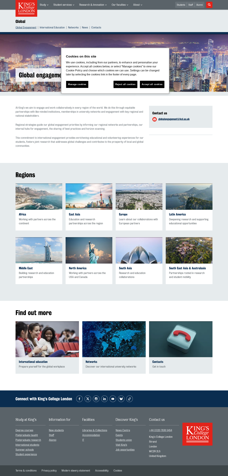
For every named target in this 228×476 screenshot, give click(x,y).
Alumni (199, 5)
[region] (115, 71)
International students (27, 445)
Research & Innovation (91, 5)
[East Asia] (89, 196)
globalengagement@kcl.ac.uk (174, 119)
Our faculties (119, 5)
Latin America (177, 214)
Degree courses (24, 430)
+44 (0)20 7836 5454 (160, 430)
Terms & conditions (26, 470)
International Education (52, 27)
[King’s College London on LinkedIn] (104, 398)
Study (43, 5)
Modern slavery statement (76, 470)
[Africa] (39, 196)
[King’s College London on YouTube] (112, 398)
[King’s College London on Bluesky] (121, 398)
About (136, 5)
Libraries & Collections (94, 430)
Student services (62, 5)
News (85, 27)
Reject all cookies (125, 84)
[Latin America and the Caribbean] (189, 196)
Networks (73, 27)
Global (20, 21)
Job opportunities (125, 449)
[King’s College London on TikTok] (129, 398)
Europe (123, 214)
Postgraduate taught (27, 435)
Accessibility (101, 470)
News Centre (123, 430)
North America (77, 268)
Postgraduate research (28, 440)
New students (56, 430)
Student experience (26, 454)
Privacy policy (49, 470)
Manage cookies (77, 84)
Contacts (96, 27)
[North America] (89, 250)
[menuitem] (44, 5)
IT (83, 440)
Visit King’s (121, 445)
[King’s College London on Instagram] (96, 398)
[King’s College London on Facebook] (79, 398)
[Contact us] (180, 339)
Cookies (117, 470)
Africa (22, 214)
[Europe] (139, 196)
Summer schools (25, 449)
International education (33, 362)
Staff (190, 5)
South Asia (125, 268)
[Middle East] (39, 250)
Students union (124, 440)
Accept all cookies (152, 84)
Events (119, 435)
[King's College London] (197, 431)
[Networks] (114, 339)
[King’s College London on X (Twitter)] (87, 398)
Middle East (26, 268)
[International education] (47, 339)
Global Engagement (26, 27)
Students (181, 5)
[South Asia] (139, 250)
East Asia (74, 214)
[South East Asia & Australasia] (189, 250)
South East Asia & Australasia (187, 268)
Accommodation (91, 435)
